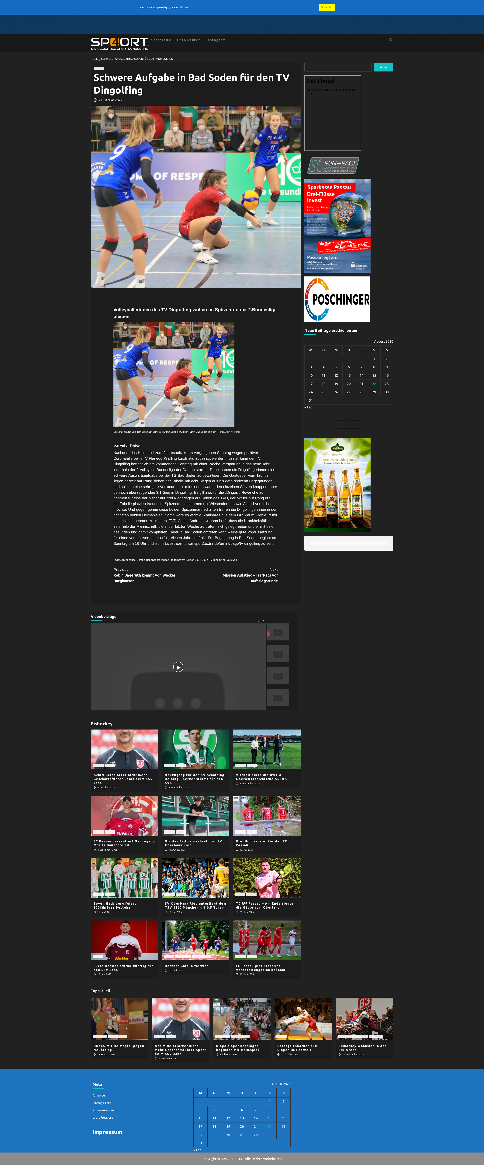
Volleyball (232, 559)
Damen (141, 559)
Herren (99, 68)
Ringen (282, 1036)
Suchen (383, 67)
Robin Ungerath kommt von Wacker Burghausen (144, 575)
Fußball (98, 765)
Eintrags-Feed (102, 1102)
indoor (164, 559)
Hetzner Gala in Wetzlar (186, 966)
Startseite (161, 40)
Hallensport (153, 559)
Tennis (251, 894)
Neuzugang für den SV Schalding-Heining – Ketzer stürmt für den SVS (195, 779)
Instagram (216, 40)
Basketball (100, 1036)
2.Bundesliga (128, 559)
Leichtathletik (201, 956)
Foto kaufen (189, 40)
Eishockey (376, 1036)
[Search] (391, 39)
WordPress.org (103, 1117)
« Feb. (308, 407)
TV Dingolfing (217, 559)
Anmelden (99, 1095)
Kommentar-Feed (104, 1110)
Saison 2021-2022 (197, 559)
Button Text (327, 7)
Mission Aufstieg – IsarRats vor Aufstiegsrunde (250, 575)
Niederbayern (177, 559)
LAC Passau (183, 956)
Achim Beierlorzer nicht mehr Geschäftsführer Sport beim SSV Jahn (123, 779)
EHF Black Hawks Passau (353, 1036)
